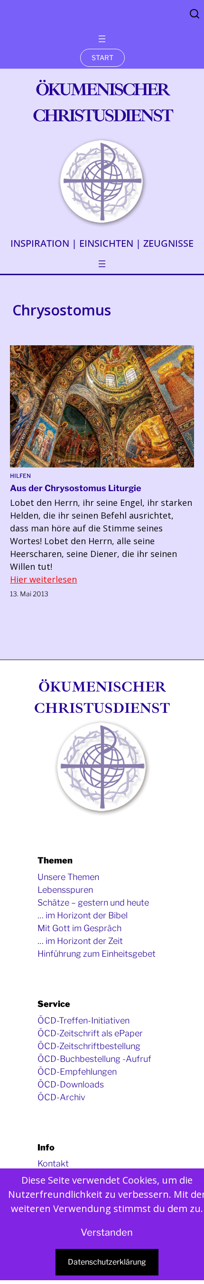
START (102, 58)
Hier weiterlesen (43, 579)
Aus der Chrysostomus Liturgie (75, 488)
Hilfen (20, 475)
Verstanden (107, 1232)
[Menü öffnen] (102, 39)
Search (194, 13)
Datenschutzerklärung (107, 1261)
